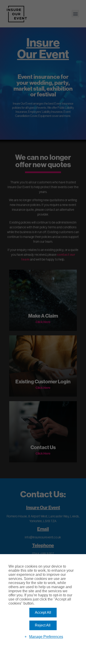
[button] (75, 13)
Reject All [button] (42, 625)
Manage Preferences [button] (46, 637)
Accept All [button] (43, 612)
